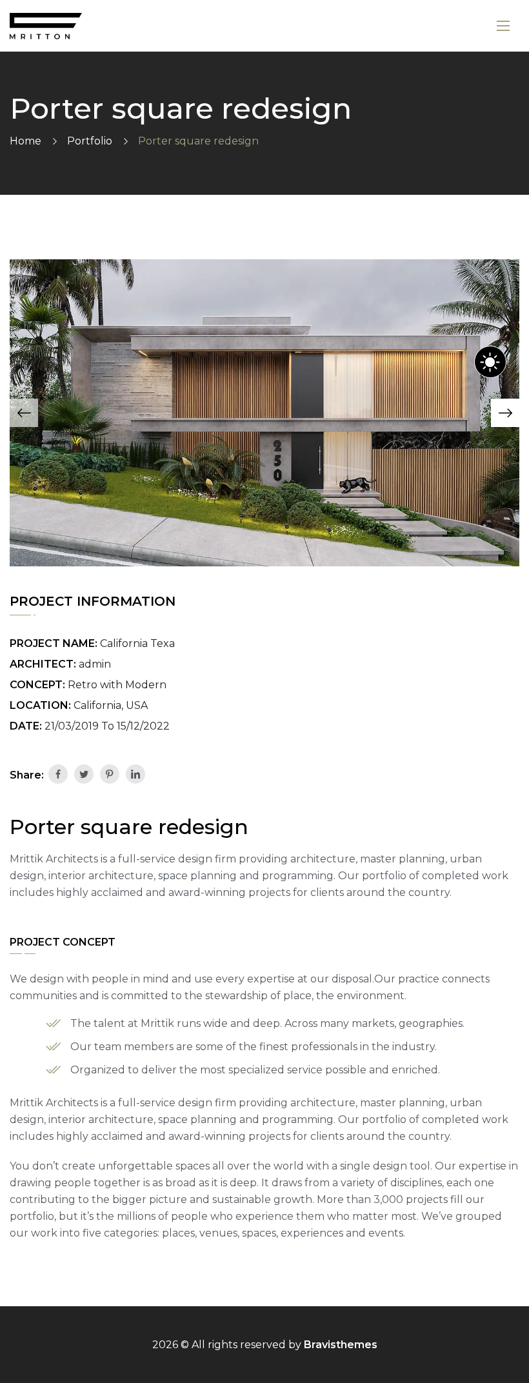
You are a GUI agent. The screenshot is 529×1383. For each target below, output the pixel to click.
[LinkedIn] (135, 774)
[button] (24, 413)
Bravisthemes (340, 1344)
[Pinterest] (109, 774)
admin (95, 664)
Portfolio (89, 141)
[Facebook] (58, 774)
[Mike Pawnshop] (46, 26)
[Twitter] (84, 774)
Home (25, 141)
